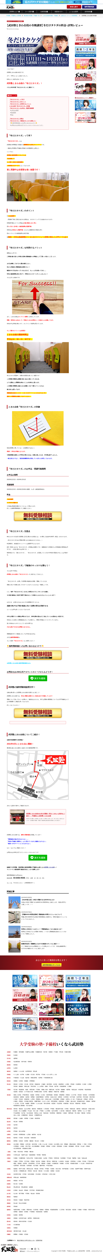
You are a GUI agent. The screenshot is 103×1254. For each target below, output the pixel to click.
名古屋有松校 (17, 1148)
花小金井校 (29, 1105)
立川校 (43, 1094)
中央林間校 (17, 1113)
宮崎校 (15, 1227)
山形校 (15, 1068)
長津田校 (52, 1113)
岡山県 (8, 1187)
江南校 (65, 1146)
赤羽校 (47, 1097)
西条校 (26, 1190)
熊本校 (15, 1221)
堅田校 (44, 1154)
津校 (15, 1151)
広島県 (8, 1190)
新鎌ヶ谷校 (45, 1089)
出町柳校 (63, 1158)
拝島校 (86, 1099)
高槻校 (43, 1161)
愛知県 (8, 1144)
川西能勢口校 (22, 1171)
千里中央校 (91, 1161)
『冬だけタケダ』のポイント (17, 101)
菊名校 (31, 1115)
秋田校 (15, 1064)
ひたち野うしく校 (52, 1074)
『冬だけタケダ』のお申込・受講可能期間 (21, 108)
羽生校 (51, 1086)
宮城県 (8, 1061)
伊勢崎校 (32, 1081)
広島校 (15, 1190)
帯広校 (61, 1052)
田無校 (62, 1099)
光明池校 (29, 1165)
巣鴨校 (33, 1097)
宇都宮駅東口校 (48, 1077)
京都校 (15, 1158)
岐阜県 (8, 1138)
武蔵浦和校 (63, 1086)
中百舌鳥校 (49, 1165)
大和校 (66, 1108)
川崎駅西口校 (38, 1115)
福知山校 (84, 1158)
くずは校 (82, 1163)
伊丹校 (42, 1168)
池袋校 (32, 1094)
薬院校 (21, 1211)
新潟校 (15, 1118)
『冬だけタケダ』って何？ (17, 99)
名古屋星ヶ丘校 (58, 1144)
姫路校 (15, 1168)
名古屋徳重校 (35, 1146)
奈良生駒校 (31, 1174)
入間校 (89, 1084)
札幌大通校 (68, 1052)
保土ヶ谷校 (17, 1115)
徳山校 (33, 1193)
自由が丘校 (54, 1097)
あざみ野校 (27, 1108)
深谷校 (15, 1086)
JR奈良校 (44, 1174)
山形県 (8, 1068)
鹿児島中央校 (17, 1231)
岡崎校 (22, 1144)
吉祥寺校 (79, 1097)
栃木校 (27, 1077)
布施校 (62, 1163)
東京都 (8, 1095)
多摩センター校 (70, 1099)
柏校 (27, 1089)
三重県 (8, 1151)
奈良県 (8, 1174)
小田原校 (46, 1108)
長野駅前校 (22, 1134)
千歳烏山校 (79, 1099)
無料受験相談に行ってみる (51, 965)
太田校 (21, 1081)
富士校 (37, 1141)
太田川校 (28, 1144)
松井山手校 (30, 1158)
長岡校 (26, 1118)
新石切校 (22, 1165)
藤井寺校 (42, 1165)
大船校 (65, 1113)
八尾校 (79, 1161)
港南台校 (84, 1108)
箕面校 (20, 1163)
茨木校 (84, 1161)
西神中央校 (87, 1168)
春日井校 (34, 1144)
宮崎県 (8, 1228)
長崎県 (8, 1218)
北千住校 (72, 1097)
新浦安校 (21, 1089)
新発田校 (37, 1118)
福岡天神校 (17, 1209)
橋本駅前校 (23, 1177)
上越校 (21, 1118)
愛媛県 (8, 1203)
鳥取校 (15, 1180)
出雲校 (21, 1183)
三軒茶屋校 (92, 1094)
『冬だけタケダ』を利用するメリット (20, 104)
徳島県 (8, 1197)
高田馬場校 (49, 1094)
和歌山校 (16, 1177)
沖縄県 (8, 1234)
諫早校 (30, 1218)
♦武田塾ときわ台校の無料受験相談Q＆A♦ (19, 663)
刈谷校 (50, 1144)
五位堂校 (38, 1174)
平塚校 (52, 1108)
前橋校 (26, 1081)
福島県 (8, 1071)
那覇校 (15, 1234)
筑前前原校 (39, 1211)
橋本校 (78, 1108)
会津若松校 (29, 1071)
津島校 (88, 1146)
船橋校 (63, 1089)
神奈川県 (9, 1109)
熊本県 (8, 1221)
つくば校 (16, 1074)
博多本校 (29, 1209)
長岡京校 (56, 1158)
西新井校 (78, 1103)
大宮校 (21, 1084)
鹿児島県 (9, 1231)
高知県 (8, 1206)
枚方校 (38, 1161)
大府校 (53, 1146)
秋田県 (8, 1065)
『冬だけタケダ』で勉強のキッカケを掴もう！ (22, 121)
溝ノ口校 (35, 1110)
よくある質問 (73, 11)
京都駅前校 (22, 1158)
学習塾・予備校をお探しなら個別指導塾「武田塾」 (76, 1251)
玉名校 (30, 1221)
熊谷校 (15, 1084)
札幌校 (15, 1052)
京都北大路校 (38, 1158)
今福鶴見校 (55, 1163)
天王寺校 (26, 1161)
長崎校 (15, 1218)
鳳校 (15, 1163)
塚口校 (35, 1171)
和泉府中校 (89, 1163)
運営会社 (22, 1251)
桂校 (79, 1158)
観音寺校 (26, 1200)
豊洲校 (33, 1103)
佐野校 (40, 1077)
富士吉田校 (22, 1131)
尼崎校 (52, 1171)
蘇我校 (62, 1091)
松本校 (15, 1134)
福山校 (21, 1190)
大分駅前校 (17, 1224)
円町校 (50, 1158)
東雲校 (84, 1103)
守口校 (38, 1163)
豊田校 (79, 1144)
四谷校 (80, 1094)
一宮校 (84, 1144)
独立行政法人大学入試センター (26, 1240)
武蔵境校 (66, 1103)
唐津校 (21, 1215)
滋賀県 (8, 1155)
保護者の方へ (59, 11)
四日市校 (20, 1151)
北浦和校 (78, 1084)
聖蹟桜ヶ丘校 (40, 1099)
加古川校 (58, 1168)
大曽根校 (16, 1146)
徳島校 (15, 1196)
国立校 (72, 1103)
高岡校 (21, 1121)
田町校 (68, 1094)
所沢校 (31, 1084)
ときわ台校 (39, 1103)
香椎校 (42, 1209)
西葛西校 (62, 1094)
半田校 (90, 1144)
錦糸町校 (16, 1097)
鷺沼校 (83, 1113)
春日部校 (49, 1084)
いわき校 (21, 1071)
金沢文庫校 (55, 1110)
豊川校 (77, 1146)
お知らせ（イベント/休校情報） (15, 21)
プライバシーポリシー (33, 1251)
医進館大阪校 (74, 1163)
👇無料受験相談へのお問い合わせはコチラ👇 (24, 123)
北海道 (8, 1052)
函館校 (50, 1052)
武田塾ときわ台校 (49, 867)
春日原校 (68, 1209)
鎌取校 (50, 1091)
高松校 (15, 1200)
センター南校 (86, 1110)
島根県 (8, 1184)
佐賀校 (15, 1215)
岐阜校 (15, 1137)
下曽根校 (32, 1211)
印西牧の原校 (38, 1091)
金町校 (27, 1097)
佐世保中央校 (22, 1218)
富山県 (8, 1121)
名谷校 (58, 1171)
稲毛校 (21, 1091)
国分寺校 (92, 1097)
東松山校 (26, 1086)
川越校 (43, 1084)
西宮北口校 (30, 1168)
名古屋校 (16, 1144)
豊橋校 (66, 1144)
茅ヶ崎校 (77, 1113)
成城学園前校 (40, 1097)
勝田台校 (51, 1089)
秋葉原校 (61, 1101)
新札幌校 (21, 1052)
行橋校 (85, 1209)
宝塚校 (52, 1168)
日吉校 (15, 1110)
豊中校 (49, 1161)
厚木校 (15, 1108)
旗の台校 (73, 1101)
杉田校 (88, 1113)
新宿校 (56, 1094)
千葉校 (38, 1089)
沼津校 (26, 1141)
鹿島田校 (59, 1113)
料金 (12, 115)
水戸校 (22, 1074)
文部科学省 (39, 1240)
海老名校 (46, 1113)
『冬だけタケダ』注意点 (16, 118)
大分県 (8, 1224)
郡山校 (35, 1071)
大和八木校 (52, 1174)
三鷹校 (67, 1101)
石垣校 (26, 1234)
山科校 (45, 1158)
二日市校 (62, 1209)
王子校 (22, 1103)
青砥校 (88, 1101)
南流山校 (74, 1089)
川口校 (26, 1084)
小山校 (22, 1077)
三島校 (42, 1141)
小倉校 (23, 1209)
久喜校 (84, 1084)
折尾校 (26, 1211)
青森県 (8, 1055)
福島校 (15, 1071)
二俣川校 (62, 1110)
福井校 (15, 1128)
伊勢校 (26, 1151)
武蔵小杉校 (92, 1108)
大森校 (15, 1101)
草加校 (72, 1084)
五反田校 (59, 1103)
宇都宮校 (16, 1077)
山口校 (15, 1193)
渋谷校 (21, 1099)
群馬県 (8, 1081)
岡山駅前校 (25, 1187)
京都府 (8, 1158)
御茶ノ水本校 (17, 1094)
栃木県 (8, 1078)
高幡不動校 (38, 1101)
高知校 (15, 1206)
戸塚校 (42, 1110)
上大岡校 (47, 1110)
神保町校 (26, 1099)
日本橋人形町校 (28, 1101)
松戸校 (58, 1089)
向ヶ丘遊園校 (22, 1110)
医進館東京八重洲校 (19, 1105)
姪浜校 (74, 1209)
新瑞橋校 (71, 1146)
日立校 (33, 1074)
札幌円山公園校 (30, 1052)
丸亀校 (21, 1200)
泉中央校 (24, 1061)
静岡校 (15, 1141)
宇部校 (27, 1193)
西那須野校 (34, 1077)
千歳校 (56, 1052)
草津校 (39, 1154)
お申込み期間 (15, 110)
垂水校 (40, 1171)
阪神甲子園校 (79, 1168)
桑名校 (31, 1151)
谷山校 (24, 1231)
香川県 (8, 1200)
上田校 (28, 1134)
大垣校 (21, 1137)
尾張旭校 (59, 1146)
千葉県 (8, 1089)
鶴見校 (74, 1110)
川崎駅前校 (25, 1115)
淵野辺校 (70, 1113)
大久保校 (46, 1171)
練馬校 (22, 1097)
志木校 (55, 1084)
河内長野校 (32, 1163)
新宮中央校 (92, 1209)
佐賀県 (8, 1215)
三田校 (72, 1168)
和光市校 (33, 1086)
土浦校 (27, 1074)
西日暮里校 (54, 1101)
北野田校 (16, 1165)
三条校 (31, 1118)
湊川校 (15, 1171)
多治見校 (26, 1137)
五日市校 (32, 1190)
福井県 (8, 1128)
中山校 (30, 1110)
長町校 (30, 1061)
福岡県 (8, 1209)
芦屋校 (47, 1168)
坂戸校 (56, 1086)
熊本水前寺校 (22, 1221)
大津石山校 (17, 1154)
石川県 (8, 1125)
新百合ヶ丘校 (38, 1113)
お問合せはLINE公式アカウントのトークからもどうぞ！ (27, 125)
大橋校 (80, 1209)
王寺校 (24, 1174)
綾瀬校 (27, 1103)
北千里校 (35, 1165)
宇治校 (69, 1158)
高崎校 (15, 1081)
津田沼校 (32, 1089)
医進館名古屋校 (27, 1148)
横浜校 (21, 1108)
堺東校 (33, 1161)
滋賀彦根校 (32, 1154)
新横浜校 (39, 1108)
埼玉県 (8, 1084)
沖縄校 (21, 1234)
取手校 (38, 1074)
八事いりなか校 (43, 1144)
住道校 (67, 1161)
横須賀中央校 (59, 1108)
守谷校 (43, 1074)
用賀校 (21, 1101)
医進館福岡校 (54, 1209)
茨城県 (8, 1074)
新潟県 (8, 1118)
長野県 (8, 1134)
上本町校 (61, 1161)
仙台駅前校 (17, 1061)
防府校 (38, 1193)
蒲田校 (93, 1101)
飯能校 (21, 1086)
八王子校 (73, 1094)
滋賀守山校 (25, 1154)
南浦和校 (61, 1084)
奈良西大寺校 (17, 1174)
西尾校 (48, 1146)
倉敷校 (31, 1187)
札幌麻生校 (39, 1052)
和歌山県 (9, 1177)
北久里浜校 (30, 1113)
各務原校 (33, 1137)
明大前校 (85, 1097)
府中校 (91, 1099)
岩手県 (8, 1058)
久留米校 (35, 1209)
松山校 (15, 1203)
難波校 (43, 1163)
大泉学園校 (56, 1099)
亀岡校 (74, 1158)
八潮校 (69, 1086)
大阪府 (8, 1161)
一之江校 (16, 1103)
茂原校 (15, 1091)
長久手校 (28, 1146)
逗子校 (23, 1113)
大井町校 (66, 1097)
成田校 (68, 1089)
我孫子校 (56, 1091)
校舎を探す (74, 7)
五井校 (45, 1091)
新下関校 (21, 1193)
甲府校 (15, 1131)
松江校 (15, 1183)
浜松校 (21, 1141)
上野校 (33, 1099)
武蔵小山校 (48, 1099)
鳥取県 (8, 1180)
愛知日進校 (73, 1144)
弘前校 (15, 1055)
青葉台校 (72, 1108)
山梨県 (8, 1131)
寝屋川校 (54, 1161)
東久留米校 (47, 1103)
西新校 (47, 1209)
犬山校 (82, 1146)
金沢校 (15, 1124)
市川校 (15, 1089)
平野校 (21, 1161)
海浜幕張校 (88, 1089)
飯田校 (34, 1134)
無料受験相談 (89, 7)
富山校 (15, 1121)
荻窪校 (85, 1094)
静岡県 (8, 1141)
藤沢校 (34, 1108)
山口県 (8, 1193)
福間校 (46, 1211)
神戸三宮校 (22, 1168)
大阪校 (15, 1161)
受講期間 (13, 112)
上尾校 (67, 1084)
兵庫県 (8, 1169)
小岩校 (15, 1099)
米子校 (21, 1180)
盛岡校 (15, 1058)
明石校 (36, 1168)
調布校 (60, 1097)
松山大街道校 (22, 1203)
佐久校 (39, 1134)
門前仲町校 (26, 1094)
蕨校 (46, 1086)
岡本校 (30, 1171)
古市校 (67, 1163)
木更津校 (80, 1089)
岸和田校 (73, 1161)
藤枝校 (31, 1141)
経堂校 (53, 1103)
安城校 (43, 1146)
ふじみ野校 (40, 1086)
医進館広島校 (40, 1190)
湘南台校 (68, 1110)
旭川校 (45, 1052)
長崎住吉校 (36, 1218)
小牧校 (22, 1146)
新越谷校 (37, 1084)
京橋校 (49, 1163)
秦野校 (80, 1110)
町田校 (37, 1094)
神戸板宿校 (65, 1168)
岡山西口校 (17, 1187)
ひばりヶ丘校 (46, 1101)
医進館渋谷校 (81, 1101)
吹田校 (25, 1163)
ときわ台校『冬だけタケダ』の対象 (19, 106)
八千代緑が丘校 (28, 1091)
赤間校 (15, 1211)
